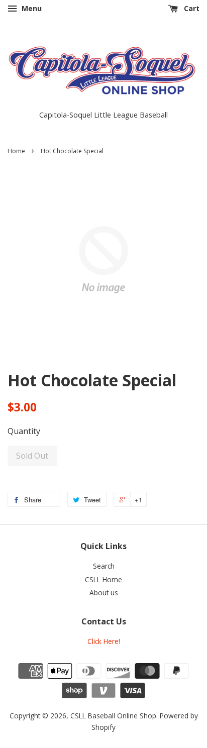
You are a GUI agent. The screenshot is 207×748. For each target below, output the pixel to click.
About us (103, 592)
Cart (190, 8)
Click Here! (103, 641)
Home (16, 151)
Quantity (24, 431)
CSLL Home (103, 579)
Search (104, 566)
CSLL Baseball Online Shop (113, 715)
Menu (31, 8)
